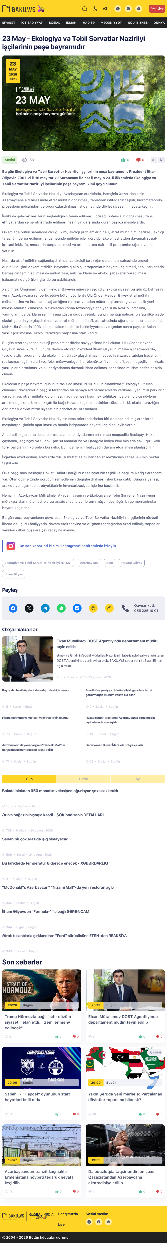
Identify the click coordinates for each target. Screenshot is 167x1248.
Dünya (159, 22)
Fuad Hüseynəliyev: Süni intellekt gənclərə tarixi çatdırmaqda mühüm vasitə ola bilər (119, 693)
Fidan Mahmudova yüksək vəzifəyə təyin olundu (35, 717)
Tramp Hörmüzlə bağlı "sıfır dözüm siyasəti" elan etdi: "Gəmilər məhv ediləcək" (38, 1022)
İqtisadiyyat (32, 22)
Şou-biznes (138, 22)
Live (160, 8)
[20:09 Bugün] (41, 1068)
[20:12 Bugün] (125, 990)
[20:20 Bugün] (41, 990)
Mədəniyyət (111, 22)
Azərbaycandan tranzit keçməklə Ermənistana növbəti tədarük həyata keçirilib (39, 1177)
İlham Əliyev (14, 574)
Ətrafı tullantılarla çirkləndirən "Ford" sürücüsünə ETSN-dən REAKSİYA (64, 935)
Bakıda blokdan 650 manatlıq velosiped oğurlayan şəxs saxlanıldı (60, 790)
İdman (71, 22)
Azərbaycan (89, 562)
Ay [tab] (138, 779)
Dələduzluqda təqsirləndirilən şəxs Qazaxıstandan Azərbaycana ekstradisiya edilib (121, 1177)
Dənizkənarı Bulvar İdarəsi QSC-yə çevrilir (114, 745)
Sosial (54, 22)
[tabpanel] (83, 871)
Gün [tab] (29, 779)
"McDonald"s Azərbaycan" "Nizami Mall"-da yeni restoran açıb (58, 887)
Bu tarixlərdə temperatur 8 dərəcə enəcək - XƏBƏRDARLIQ (55, 863)
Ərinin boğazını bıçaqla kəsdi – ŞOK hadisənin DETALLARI (53, 815)
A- (154, 159)
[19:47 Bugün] (41, 1145)
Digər (19, 878)
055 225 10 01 (146, 611)
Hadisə (89, 22)
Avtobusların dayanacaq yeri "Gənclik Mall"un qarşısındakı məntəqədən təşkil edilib (33, 747)
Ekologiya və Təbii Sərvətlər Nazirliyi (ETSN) (38, 562)
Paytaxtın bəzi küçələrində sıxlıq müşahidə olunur (36, 690)
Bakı (109, 562)
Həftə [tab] (83, 779)
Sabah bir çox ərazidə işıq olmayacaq (35, 839)
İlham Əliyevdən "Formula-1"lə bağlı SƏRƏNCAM (45, 911)
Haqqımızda (68, 1214)
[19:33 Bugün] (125, 1145)
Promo (20, 903)
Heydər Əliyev (131, 562)
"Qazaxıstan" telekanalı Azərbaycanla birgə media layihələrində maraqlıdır (120, 720)
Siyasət (8, 22)
